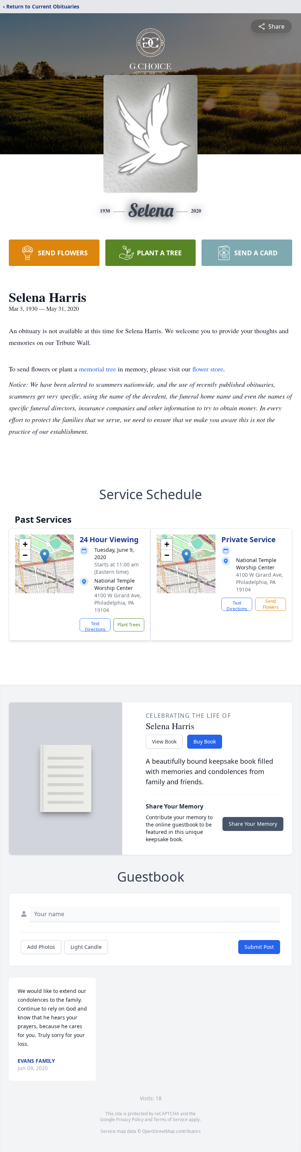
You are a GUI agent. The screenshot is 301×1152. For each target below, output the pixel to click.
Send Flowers (271, 604)
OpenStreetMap (158, 1131)
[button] (44, 556)
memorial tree (97, 368)
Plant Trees (128, 625)
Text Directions (95, 625)
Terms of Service (170, 1119)
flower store (207, 368)
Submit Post (259, 946)
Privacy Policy (130, 1119)
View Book (164, 741)
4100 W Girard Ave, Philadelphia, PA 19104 (117, 602)
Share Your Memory (253, 823)
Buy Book (204, 741)
